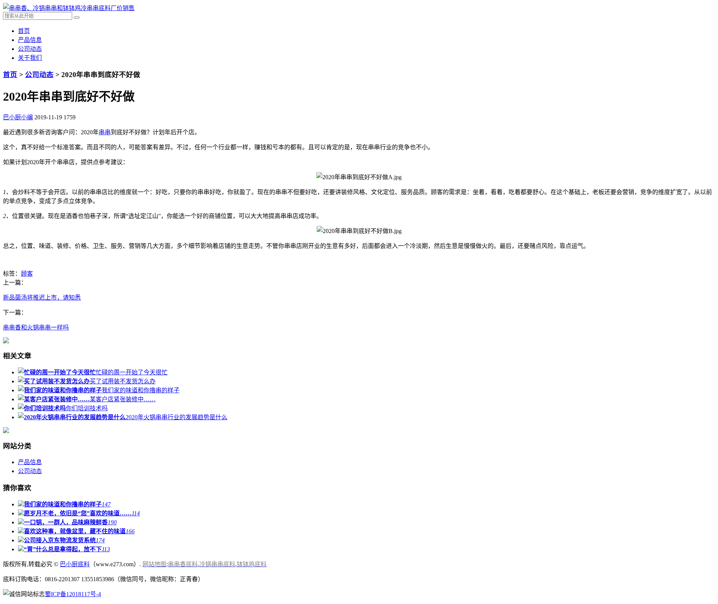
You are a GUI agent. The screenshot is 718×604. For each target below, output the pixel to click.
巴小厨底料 (75, 564)
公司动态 (30, 49)
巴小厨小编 (18, 117)
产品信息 (30, 40)
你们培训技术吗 (87, 408)
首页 (24, 31)
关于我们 (30, 58)
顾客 (27, 273)
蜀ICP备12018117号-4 (73, 594)
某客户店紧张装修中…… (123, 399)
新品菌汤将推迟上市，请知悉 (42, 297)
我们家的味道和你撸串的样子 (141, 390)
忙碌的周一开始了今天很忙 (132, 372)
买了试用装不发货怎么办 (123, 381)
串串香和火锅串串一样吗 (36, 327)
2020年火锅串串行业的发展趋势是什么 (176, 417)
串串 (105, 132)
